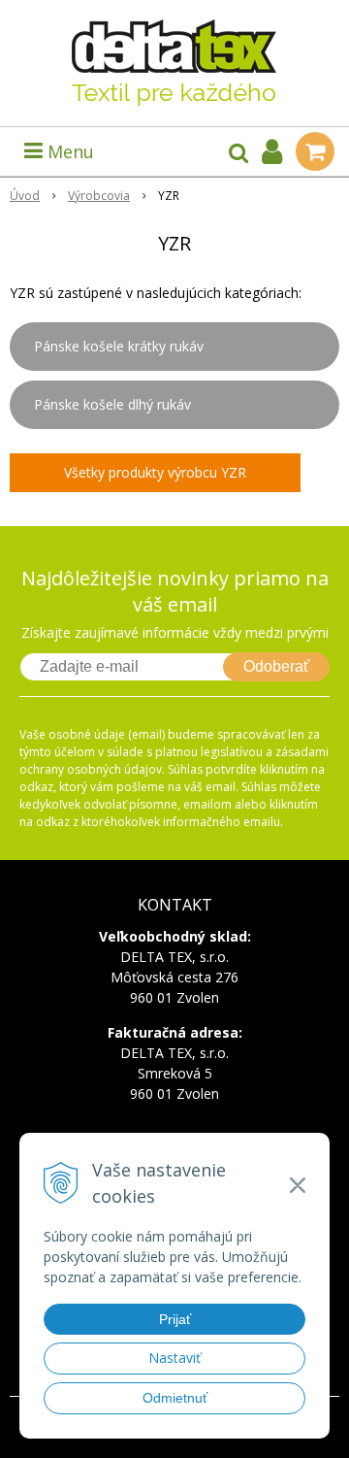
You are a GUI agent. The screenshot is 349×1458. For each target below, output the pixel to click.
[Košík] (315, 151)
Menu (68, 151)
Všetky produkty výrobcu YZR (155, 472)
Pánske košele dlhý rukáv (112, 404)
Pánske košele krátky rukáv (119, 346)
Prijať (175, 1319)
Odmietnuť (175, 1398)
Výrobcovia (99, 195)
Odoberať (276, 666)
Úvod (25, 195)
